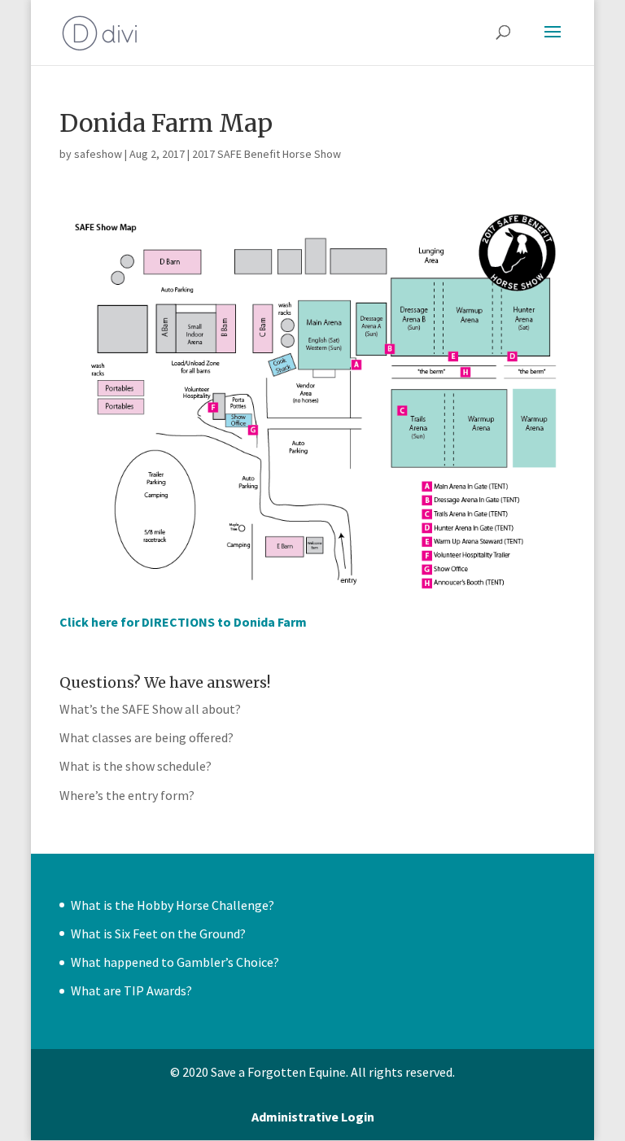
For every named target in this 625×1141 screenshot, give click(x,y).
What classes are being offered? (146, 737)
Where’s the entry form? (126, 795)
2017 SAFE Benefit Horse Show (266, 153)
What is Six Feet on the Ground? (158, 933)
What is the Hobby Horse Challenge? (172, 905)
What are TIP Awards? (131, 990)
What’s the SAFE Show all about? (150, 709)
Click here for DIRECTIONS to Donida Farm (183, 622)
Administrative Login (312, 1116)
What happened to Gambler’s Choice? (175, 962)
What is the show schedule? (135, 766)
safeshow (98, 153)
